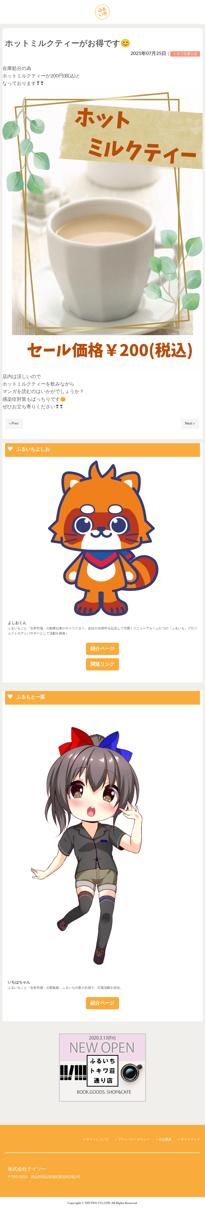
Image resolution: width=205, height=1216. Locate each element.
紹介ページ (102, 648)
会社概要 (165, 1139)
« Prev (14, 423)
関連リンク (102, 664)
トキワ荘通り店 (185, 54)
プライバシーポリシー (134, 1139)
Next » (190, 423)
